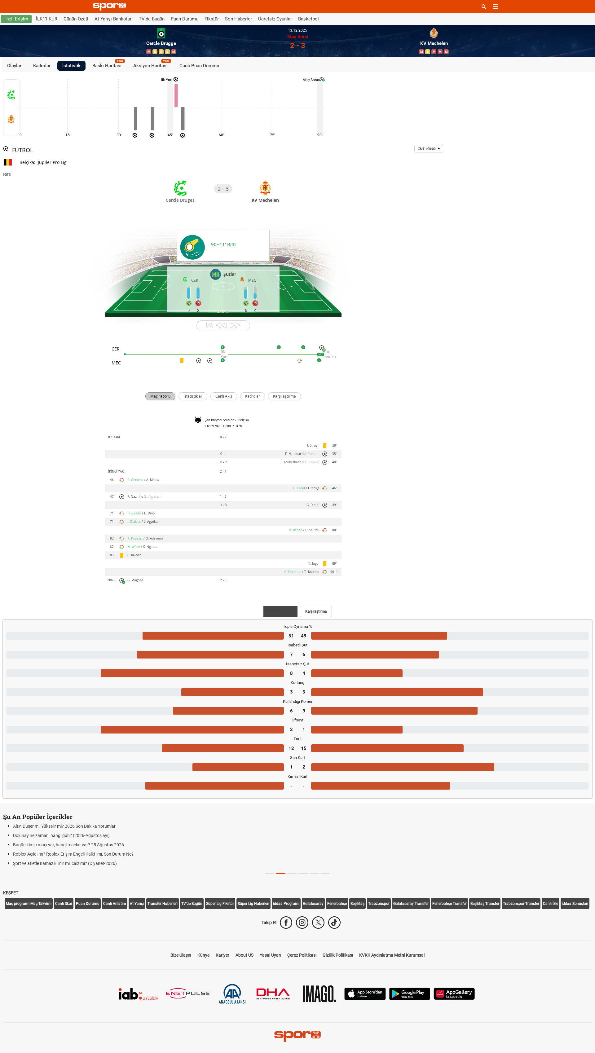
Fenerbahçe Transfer (449, 903)
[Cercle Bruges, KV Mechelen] (11, 107)
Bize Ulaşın (180, 955)
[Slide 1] (280, 873)
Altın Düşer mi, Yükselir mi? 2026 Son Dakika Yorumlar (64, 826)
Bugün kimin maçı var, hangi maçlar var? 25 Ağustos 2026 (68, 844)
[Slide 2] (292, 873)
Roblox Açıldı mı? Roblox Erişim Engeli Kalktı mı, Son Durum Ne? (73, 854)
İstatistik (71, 65)
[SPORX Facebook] (286, 922)
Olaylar (14, 65)
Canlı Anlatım (114, 903)
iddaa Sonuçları (575, 903)
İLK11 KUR (46, 19)
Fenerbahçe (337, 903)
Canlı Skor (63, 903)
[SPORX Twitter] (318, 922)
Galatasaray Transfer (411, 903)
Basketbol (308, 19)
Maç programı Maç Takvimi (28, 903)
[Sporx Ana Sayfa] (110, 7)
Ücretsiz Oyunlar (275, 19)
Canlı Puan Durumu (199, 65)
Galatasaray (313, 903)
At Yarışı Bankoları (114, 19)
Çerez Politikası (301, 955)
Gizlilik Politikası (338, 955)
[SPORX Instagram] (302, 922)
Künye (203, 955)
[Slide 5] (325, 873)
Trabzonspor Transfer (521, 903)
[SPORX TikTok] (334, 922)
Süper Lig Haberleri (253, 903)
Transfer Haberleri (163, 903)
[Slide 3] (303, 873)
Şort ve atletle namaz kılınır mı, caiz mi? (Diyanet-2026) (65, 863)
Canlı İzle (550, 903)
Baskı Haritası (107, 64)
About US (244, 955)
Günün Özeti (76, 19)
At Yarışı (137, 903)
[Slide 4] (314, 873)
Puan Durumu (184, 19)
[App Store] (365, 993)
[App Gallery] (454, 993)
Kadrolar (42, 65)
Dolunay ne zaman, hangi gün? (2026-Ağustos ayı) (61, 835)
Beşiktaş (357, 903)
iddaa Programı (286, 903)
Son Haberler (238, 19)
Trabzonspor (379, 903)
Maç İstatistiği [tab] (280, 611)
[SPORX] (297, 1036)
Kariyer (222, 955)
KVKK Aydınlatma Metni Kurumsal (392, 955)
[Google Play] (409, 993)
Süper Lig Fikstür (220, 903)
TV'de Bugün (152, 19)
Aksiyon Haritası (151, 64)
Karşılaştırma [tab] (316, 611)
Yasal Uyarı (270, 955)
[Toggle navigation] (495, 6)
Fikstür (212, 19)
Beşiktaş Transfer (484, 903)
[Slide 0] (269, 873)
